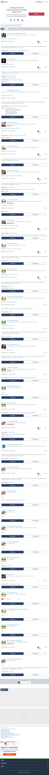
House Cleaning (18, 642)
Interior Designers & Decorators (21, 321)
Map (6, 28)
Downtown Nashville (12, 76)
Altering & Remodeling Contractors (22, 369)
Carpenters (24, 245)
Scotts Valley (8, 24)
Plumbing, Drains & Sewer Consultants (22, 35)
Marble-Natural (23, 422)
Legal (40, 770)
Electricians (3, 738)
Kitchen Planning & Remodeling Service (9, 735)
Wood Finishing (18, 245)
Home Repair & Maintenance (20, 221)
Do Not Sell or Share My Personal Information (23, 770)
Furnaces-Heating (32, 369)
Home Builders (29, 468)
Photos (45, 41)
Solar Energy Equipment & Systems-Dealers (37, 446)
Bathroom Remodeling (19, 201)
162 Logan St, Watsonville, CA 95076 (9, 301)
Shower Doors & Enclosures (34, 91)
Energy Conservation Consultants (21, 446)
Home (2, 24)
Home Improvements (11, 35)
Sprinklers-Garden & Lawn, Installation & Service (30, 171)
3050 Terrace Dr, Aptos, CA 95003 (8, 151)
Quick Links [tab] (4, 763)
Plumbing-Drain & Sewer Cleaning (21, 124)
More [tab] (2, 766)
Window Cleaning (25, 642)
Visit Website (36, 53)
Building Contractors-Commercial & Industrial (23, 270)
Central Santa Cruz (12, 432)
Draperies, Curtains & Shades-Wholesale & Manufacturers (26, 298)
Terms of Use (35, 770)
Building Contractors (19, 387)
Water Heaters (33, 35)
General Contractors (5, 729)
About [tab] (2, 760)
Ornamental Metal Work (33, 60)
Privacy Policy (10, 770)
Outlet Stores (17, 422)
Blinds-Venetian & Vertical (33, 321)
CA (4, 24)
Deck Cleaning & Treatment (20, 576)
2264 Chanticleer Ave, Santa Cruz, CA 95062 (10, 128)
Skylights (28, 221)
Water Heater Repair (32, 124)
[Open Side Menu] (47, 2)
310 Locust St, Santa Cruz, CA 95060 (9, 38)
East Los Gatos (11, 187)
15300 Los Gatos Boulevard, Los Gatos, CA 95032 (12, 175)
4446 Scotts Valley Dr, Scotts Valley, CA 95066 (11, 248)
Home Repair (13, 24)
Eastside (10, 286)
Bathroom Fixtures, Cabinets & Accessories (32, 201)
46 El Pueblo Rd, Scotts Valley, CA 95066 (10, 225)
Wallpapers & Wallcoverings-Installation (22, 147)
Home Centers (18, 171)
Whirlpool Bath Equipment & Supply (22, 91)
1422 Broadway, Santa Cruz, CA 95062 (9, 274)
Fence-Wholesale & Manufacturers (21, 60)
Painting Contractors (35, 147)
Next (28, 682)
